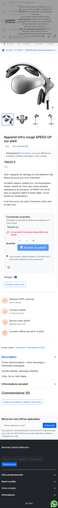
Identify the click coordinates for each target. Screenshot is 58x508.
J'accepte (10, 21)
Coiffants (51, 44)
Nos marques (35, 459)
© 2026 (29, 503)
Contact (6, 459)
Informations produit (36, 347)
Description (21, 347)
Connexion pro (9, 464)
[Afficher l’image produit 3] (36, 119)
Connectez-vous (28, 153)
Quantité (10, 243)
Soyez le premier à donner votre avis (22, 402)
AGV (7, 146)
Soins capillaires (24, 44)
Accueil (8, 43)
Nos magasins (19, 459)
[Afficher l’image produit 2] (22, 119)
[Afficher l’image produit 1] (8, 119)
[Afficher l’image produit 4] (50, 119)
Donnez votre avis (15, 284)
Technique (38, 44)
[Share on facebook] (16, 277)
